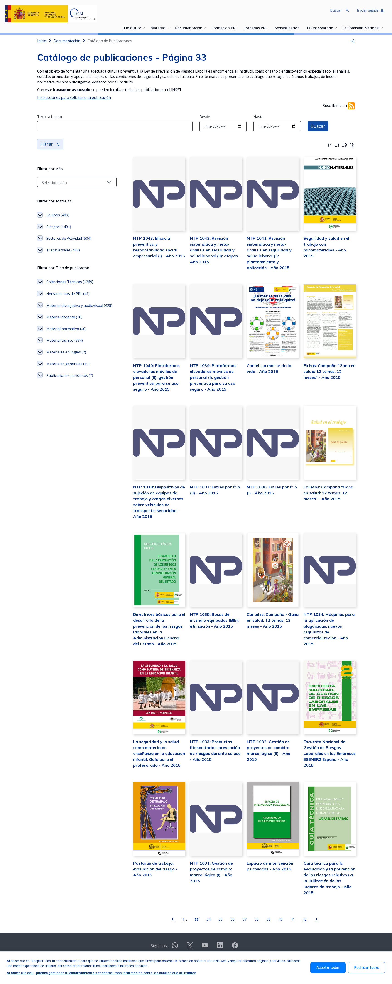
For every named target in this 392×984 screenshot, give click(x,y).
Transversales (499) (63, 250)
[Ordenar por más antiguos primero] (337, 145)
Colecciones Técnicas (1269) (69, 281)
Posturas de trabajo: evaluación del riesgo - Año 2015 (155, 869)
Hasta (258, 116)
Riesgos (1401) (58, 226)
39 (269, 919)
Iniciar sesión (368, 10)
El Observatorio (320, 28)
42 (305, 919)
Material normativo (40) (66, 328)
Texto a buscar (50, 116)
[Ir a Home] (51, 13)
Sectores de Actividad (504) (68, 238)
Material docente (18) (64, 316)
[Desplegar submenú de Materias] (168, 27)
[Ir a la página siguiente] (316, 918)
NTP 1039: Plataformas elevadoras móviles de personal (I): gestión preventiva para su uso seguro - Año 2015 (213, 377)
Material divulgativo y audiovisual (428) (79, 305)
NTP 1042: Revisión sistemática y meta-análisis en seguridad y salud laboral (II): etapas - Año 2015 (215, 250)
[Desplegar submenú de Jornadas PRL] (268, 27)
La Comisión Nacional (361, 28)
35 (220, 919)
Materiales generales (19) (68, 363)
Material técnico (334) (64, 340)
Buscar (318, 126)
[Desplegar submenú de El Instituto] (143, 27)
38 (257, 919)
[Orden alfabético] (344, 145)
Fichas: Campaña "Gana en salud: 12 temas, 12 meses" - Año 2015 (329, 371)
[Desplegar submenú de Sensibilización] (301, 27)
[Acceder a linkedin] (219, 947)
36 (232, 919)
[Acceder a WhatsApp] (175, 947)
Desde (204, 116)
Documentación (188, 28)
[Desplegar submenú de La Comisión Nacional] (382, 27)
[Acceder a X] (190, 947)
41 (293, 919)
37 (245, 919)
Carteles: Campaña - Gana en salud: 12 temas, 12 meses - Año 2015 (273, 620)
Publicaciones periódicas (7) (69, 375)
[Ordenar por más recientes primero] (330, 145)
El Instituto (131, 28)
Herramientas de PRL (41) (68, 293)
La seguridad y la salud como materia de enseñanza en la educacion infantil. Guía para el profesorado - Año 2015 (159, 753)
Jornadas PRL (256, 28)
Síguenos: (159, 945)
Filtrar (46, 144)
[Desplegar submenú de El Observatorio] (335, 27)
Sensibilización (287, 28)
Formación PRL (224, 28)
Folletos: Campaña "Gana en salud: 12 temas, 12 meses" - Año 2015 (328, 492)
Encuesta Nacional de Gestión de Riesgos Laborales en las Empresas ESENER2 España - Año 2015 (330, 753)
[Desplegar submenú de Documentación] (204, 27)
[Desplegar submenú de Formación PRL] (239, 27)
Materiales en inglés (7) (66, 352)
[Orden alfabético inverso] (351, 145)
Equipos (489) (57, 215)
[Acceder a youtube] (204, 947)
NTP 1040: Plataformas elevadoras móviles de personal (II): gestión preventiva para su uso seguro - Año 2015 (156, 377)
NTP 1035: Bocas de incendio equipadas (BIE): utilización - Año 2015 (214, 620)
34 (208, 919)
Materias (158, 28)
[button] (352, 41)
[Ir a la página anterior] (172, 918)
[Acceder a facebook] (234, 947)
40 (281, 919)
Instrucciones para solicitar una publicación (74, 97)
